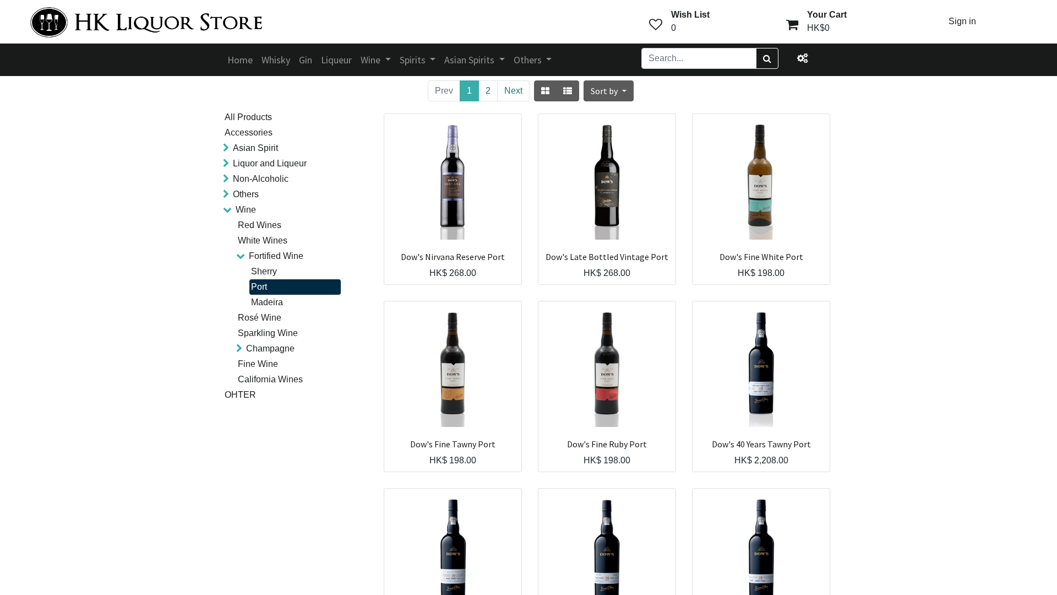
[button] (608, 90)
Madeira (267, 302)
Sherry (264, 271)
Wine (246, 209)
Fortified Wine (276, 256)
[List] (567, 90)
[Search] (767, 58)
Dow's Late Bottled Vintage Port (607, 257)
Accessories (249, 132)
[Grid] (545, 90)
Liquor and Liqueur (270, 163)
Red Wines (259, 225)
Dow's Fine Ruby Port (607, 444)
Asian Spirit (255, 148)
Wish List (690, 14)
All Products (248, 117)
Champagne (270, 348)
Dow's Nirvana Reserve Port (453, 257)
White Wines (262, 240)
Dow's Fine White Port (761, 257)
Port (259, 286)
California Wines (270, 379)
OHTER (240, 394)
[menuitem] (240, 60)
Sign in (962, 21)
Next (513, 90)
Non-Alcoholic (260, 178)
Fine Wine (258, 364)
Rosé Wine (259, 317)
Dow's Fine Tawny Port (452, 444)
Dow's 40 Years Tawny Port (761, 444)
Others (246, 194)
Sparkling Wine (268, 333)
